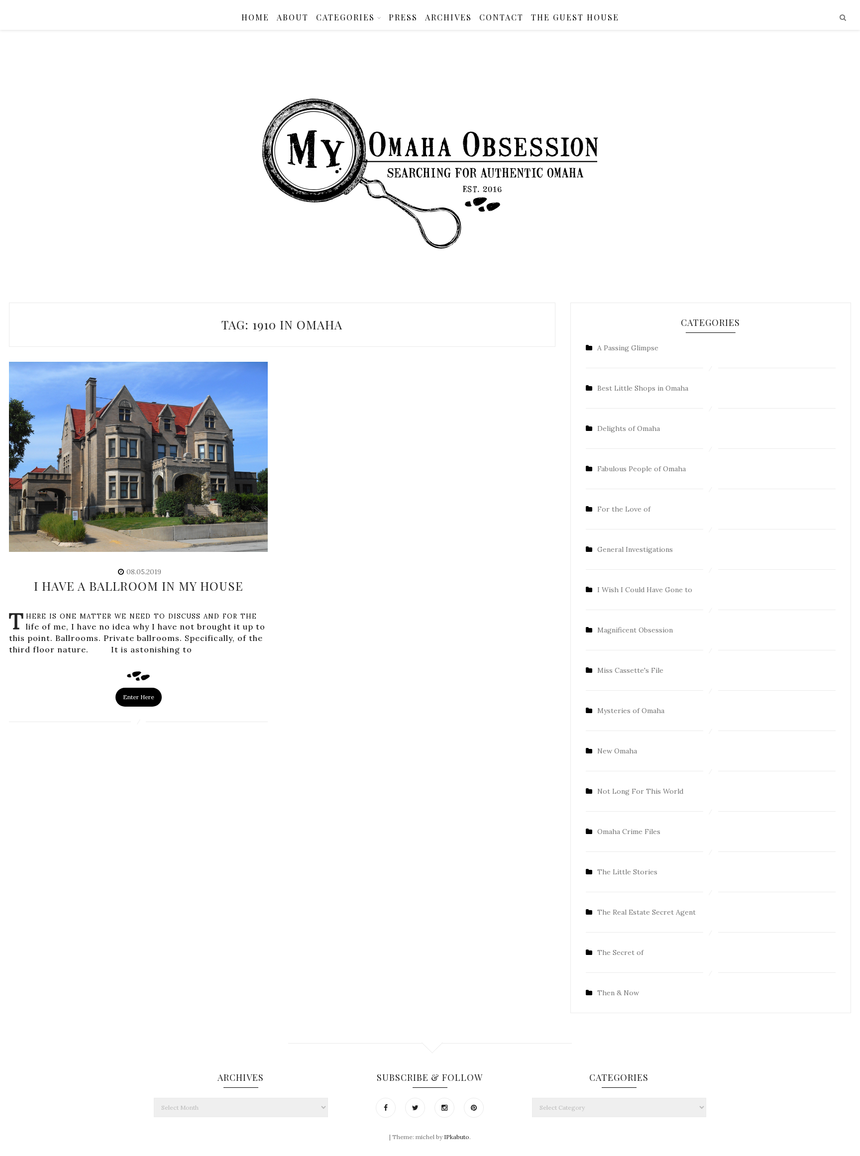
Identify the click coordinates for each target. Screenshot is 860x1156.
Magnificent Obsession (635, 630)
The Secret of (620, 952)
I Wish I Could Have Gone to (644, 589)
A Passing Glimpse (627, 347)
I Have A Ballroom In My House (138, 586)
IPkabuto (456, 1137)
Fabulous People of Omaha (641, 468)
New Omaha (617, 750)
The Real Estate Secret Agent (646, 912)
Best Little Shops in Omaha (642, 388)
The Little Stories (627, 871)
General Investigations (635, 549)
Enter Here (138, 697)
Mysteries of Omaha (630, 710)
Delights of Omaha (628, 428)
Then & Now (618, 992)
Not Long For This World (640, 791)
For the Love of (623, 509)
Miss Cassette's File (630, 670)
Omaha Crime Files (628, 831)
